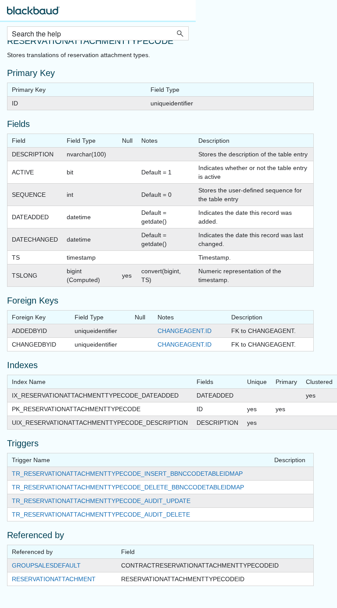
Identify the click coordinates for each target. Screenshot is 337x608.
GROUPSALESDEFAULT (46, 565)
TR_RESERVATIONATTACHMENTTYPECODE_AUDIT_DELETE (101, 514)
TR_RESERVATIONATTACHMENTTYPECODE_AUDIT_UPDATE (101, 500)
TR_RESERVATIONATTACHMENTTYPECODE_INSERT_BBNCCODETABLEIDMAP (127, 473)
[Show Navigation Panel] (183, 13)
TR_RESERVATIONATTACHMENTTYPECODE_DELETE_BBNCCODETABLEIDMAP (128, 487)
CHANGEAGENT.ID (185, 330)
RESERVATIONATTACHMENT (54, 579)
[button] (180, 33)
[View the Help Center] (33, 14)
